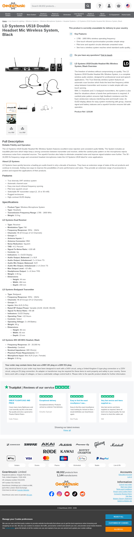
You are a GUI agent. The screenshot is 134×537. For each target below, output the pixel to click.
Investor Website (23, 490)
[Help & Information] (99, 5)
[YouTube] (67, 496)
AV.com (29, 495)
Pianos (57, 465)
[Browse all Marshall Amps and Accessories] (118, 444)
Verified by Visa (122, 458)
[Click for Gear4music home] (13, 6)
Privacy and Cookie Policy (122, 492)
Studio (97, 465)
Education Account (125, 475)
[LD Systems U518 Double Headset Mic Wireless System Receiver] (22, 108)
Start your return (126, 487)
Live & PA (117, 465)
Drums (37, 465)
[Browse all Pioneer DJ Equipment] (84, 444)
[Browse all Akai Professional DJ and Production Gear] (49, 444)
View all (67, 430)
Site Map (129, 496)
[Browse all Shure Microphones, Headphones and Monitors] (32, 444)
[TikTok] (74, 496)
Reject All (118, 517)
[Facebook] (51, 496)
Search (88, 6)
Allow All (118, 529)
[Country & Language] (128, 5)
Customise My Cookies (118, 523)
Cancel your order (125, 484)
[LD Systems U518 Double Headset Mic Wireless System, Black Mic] (44, 108)
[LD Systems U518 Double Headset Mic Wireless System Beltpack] (33, 108)
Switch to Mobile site (124, 501)
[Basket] (118, 6)
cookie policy (10, 528)
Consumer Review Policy (123, 494)
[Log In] (109, 5)
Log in (129, 477)
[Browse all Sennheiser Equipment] (15, 444)
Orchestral (77, 465)
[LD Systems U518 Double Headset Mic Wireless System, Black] (33, 71)
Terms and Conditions (124, 489)
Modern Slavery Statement (122, 499)
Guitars (16, 465)
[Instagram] (59, 496)
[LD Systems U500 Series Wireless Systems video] (11, 119)
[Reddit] (82, 496)
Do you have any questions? (93, 55)
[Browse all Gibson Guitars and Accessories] (101, 444)
